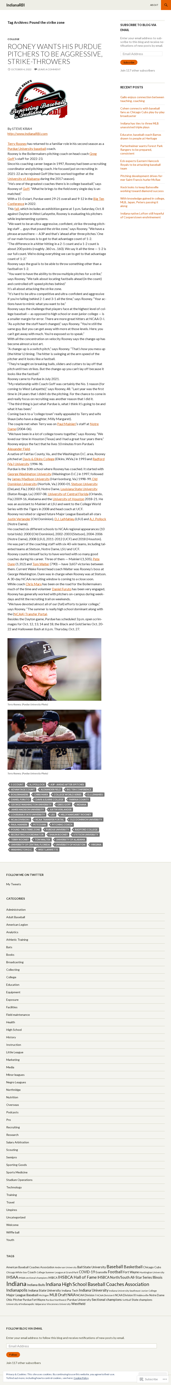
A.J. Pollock (97, 519)
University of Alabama (24, 179)
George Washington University (30, 474)
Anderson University (66, 1267)
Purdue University (57, 829)
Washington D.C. (21, 849)
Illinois (157, 1277)
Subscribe (128, 62)
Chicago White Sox (16, 1272)
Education (12, 984)
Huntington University (152, 1272)
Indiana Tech (70, 1290)
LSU (53, 814)
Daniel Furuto (61, 589)
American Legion (17, 924)
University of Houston (68, 499)
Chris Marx (34, 584)
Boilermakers (19, 794)
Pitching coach (62, 824)
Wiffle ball (12, 1232)
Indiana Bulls (36, 1285)
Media (10, 1067)
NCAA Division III (125, 1295)
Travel (10, 1202)
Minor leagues (15, 1074)
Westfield (78, 1304)
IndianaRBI (15, 5)
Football (115, 1271)
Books (10, 954)
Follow (13, 1354)
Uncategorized (15, 1217)
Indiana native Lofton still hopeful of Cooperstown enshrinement (142, 215)
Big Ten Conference (79, 789)
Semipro (11, 1157)
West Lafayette (48, 849)
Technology (14, 1187)
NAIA (72, 1295)
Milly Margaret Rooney (76, 814)
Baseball (115, 1266)
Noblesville (142, 1295)
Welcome (12, 1225)
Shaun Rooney (58, 834)
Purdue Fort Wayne (34, 1299)
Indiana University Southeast (125, 1290)
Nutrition (12, 1097)
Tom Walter (40, 564)
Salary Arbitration (17, 1142)
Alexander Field (19, 449)
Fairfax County (79, 799)
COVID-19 (87, 1272)
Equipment (13, 992)
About (154, 5)
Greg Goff (64, 804)
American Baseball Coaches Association (30, 1267)
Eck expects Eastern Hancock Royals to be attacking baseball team (140, 164)
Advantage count (23, 789)
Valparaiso (40, 1304)
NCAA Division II (105, 1295)
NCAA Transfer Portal (49, 819)
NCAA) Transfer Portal (30, 614)
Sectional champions (107, 1299)
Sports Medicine (17, 1172)
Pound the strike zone (25, 829)
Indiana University (93, 1290)
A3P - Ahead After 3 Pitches (67, 784)
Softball (126, 1299)
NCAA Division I (20, 819)
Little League (14, 1052)
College (13, 39)
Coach (32, 1272)
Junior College (149, 1290)
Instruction (13, 1044)
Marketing (13, 1059)
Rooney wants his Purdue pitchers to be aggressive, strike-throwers (55, 53)
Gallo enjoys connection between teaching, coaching (142, 99)
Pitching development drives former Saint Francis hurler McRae (141, 177)
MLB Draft (58, 1295)
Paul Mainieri (66, 424)
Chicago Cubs (152, 1267)
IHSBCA (52, 1277)
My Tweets (13, 884)
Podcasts (12, 1112)
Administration (16, 909)
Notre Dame (156, 1295)
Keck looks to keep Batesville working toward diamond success (142, 189)
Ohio (9, 1299)
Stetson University (84, 484)
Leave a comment (49, 69)
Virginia (96, 844)
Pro (8, 1119)
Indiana (81, 804)
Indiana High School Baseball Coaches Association (97, 1284)
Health (10, 1022)
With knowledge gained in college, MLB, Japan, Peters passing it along (142, 202)
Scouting (12, 1149)
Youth (10, 1240)
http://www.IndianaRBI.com (28, 134)
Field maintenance (18, 1014)
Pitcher (17, 1299)
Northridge (13, 1089)
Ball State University (91, 1267)
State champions (142, 1299)
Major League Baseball (22, 1295)
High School (14, 1029)
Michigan (44, 1295)
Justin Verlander (19, 519)
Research (12, 1134)
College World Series (68, 794)
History (11, 1037)
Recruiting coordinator (27, 834)
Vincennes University (59, 1304)
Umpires (11, 1210)
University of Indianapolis (20, 1304)
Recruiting (13, 1127)
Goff (26, 189)
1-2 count (17, 784)
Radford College (86, 829)
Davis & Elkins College (38, 459)
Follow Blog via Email (24, 1328)
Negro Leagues (16, 1082)
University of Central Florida (68, 494)
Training (11, 1195)
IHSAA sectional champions (33, 1277)
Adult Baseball (15, 917)
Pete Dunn (39, 824)
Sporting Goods (16, 1165)
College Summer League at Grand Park (57, 1272)
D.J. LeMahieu (64, 519)
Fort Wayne (131, 1272)
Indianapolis (17, 1290)
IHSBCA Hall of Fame (77, 1277)
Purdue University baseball (27, 149)
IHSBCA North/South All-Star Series (124, 1277)
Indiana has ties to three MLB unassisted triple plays (139, 125)
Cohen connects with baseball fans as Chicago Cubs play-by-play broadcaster (142, 112)
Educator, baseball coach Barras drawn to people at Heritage (140, 136)
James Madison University (31, 479)
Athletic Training (17, 939)
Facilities (12, 1007)
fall (16, 209)
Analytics (12, 932)
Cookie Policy (81, 1378)
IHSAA (12, 1277)
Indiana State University (44, 1290)
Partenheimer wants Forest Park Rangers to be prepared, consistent (141, 149)
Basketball (133, 1266)
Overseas (12, 1104)
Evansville (101, 1272)
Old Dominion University (86, 819)
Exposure (12, 999)
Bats (9, 947)
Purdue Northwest (56, 1299)
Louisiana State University (78, 489)
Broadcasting (15, 962)
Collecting (13, 969)
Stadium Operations (19, 1180)
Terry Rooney (17, 144)
